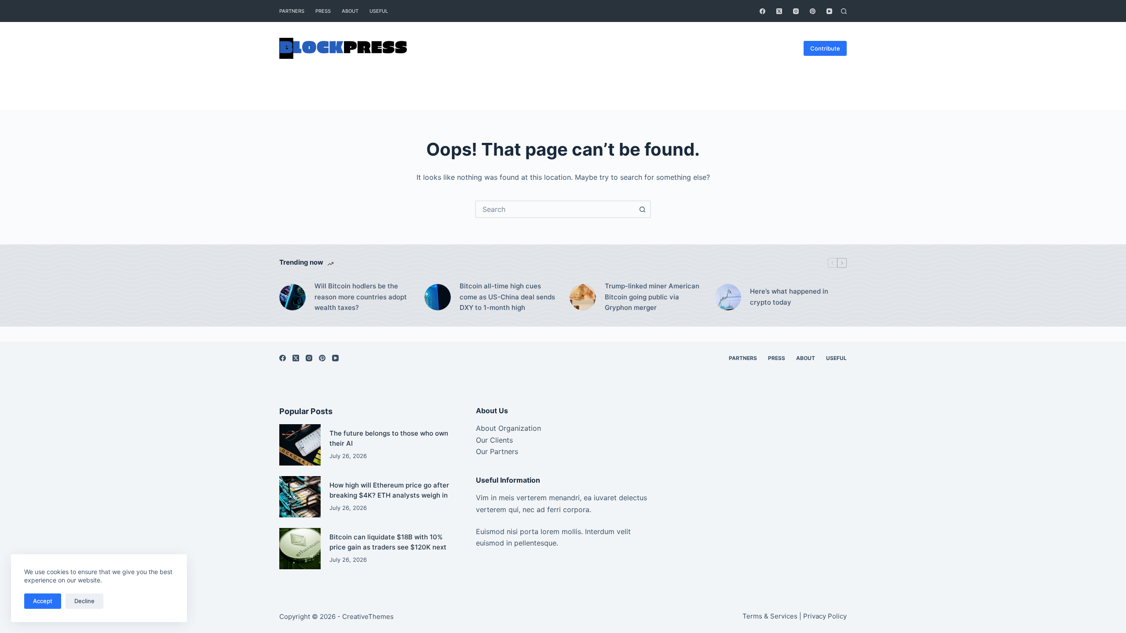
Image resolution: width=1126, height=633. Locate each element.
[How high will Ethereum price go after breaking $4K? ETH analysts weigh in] (300, 496)
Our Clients (494, 440)
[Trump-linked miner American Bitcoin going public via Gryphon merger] (583, 297)
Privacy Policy (825, 616)
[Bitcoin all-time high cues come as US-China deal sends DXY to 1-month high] (437, 297)
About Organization (508, 428)
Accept (42, 600)
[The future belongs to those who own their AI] (300, 445)
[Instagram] (796, 11)
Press (323, 11)
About (350, 11)
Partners (291, 11)
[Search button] (642, 209)
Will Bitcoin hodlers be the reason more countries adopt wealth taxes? (360, 297)
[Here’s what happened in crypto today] (728, 297)
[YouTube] (829, 11)
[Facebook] (762, 11)
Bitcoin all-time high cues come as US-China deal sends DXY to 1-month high (507, 297)
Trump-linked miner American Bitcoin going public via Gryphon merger (652, 297)
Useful (378, 11)
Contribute (825, 48)
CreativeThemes (368, 616)
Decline (84, 600)
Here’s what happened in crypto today (789, 296)
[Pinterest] (812, 11)
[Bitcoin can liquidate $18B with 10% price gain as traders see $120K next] (300, 548)
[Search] (844, 11)
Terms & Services (769, 616)
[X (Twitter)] (779, 11)
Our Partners (497, 451)
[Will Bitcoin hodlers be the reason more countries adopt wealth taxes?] (292, 297)
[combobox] (555, 209)
